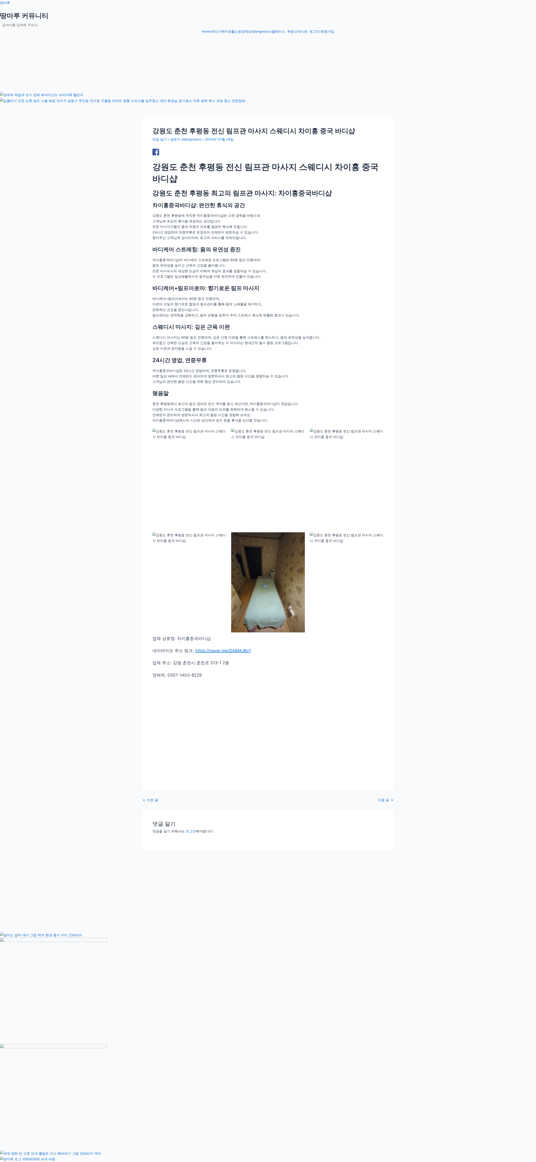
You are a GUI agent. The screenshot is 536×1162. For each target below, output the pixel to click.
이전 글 (150, 800)
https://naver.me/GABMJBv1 (223, 650)
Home (206, 31)
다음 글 (385, 800)
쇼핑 (238, 31)
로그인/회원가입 (321, 31)
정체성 (246, 31)
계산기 (216, 31)
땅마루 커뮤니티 (24, 16)
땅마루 (5, 3)
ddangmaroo (261, 31)
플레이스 (278, 31)
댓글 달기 (159, 139)
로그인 (191, 831)
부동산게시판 (297, 31)
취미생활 (228, 31)
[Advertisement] (125, 62)
